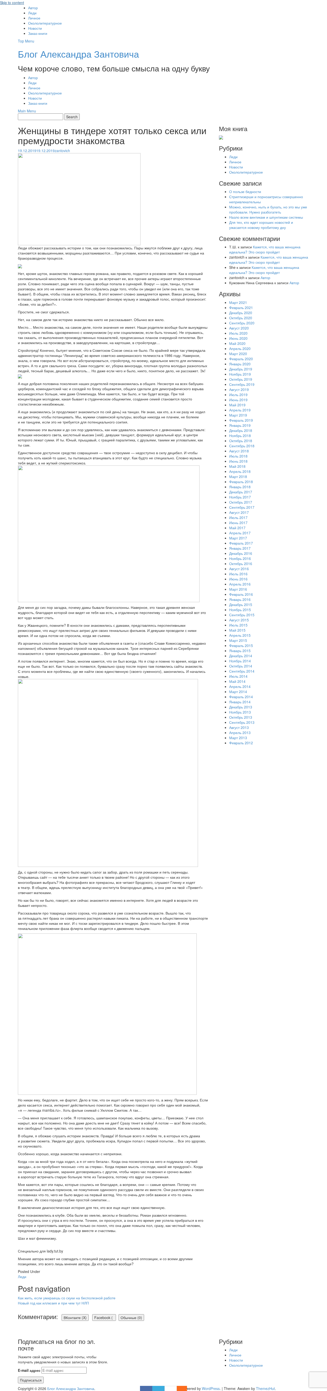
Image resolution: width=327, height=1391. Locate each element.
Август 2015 (239, 619)
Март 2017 (238, 537)
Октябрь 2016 (240, 563)
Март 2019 (238, 415)
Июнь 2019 (238, 399)
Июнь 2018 (238, 461)
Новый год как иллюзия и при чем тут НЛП (53, 1302)
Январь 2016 (240, 599)
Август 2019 (239, 389)
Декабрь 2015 (240, 604)
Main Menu (27, 110)
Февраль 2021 (241, 307)
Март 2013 (238, 737)
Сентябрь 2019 (241, 384)
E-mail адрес (29, 1370)
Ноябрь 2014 (240, 660)
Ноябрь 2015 (240, 609)
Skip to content (12, 2)
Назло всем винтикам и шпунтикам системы (266, 217)
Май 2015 (237, 630)
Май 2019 (237, 404)
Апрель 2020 (240, 348)
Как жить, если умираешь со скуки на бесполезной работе (66, 1297)
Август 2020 (239, 328)
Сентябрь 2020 (241, 322)
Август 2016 (239, 568)
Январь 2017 (240, 548)
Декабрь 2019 (240, 368)
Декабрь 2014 (240, 655)
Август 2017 (239, 512)
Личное (34, 17)
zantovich (62, 150)
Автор (33, 7)
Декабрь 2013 (240, 706)
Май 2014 (237, 681)
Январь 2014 (240, 701)
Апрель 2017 (240, 532)
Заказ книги (37, 33)
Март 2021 (238, 302)
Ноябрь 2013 (240, 712)
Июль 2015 (238, 625)
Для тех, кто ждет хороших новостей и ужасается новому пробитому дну (261, 225)
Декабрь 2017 (240, 491)
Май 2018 (237, 466)
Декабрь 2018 (240, 430)
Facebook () (105, 1317)
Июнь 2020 (238, 338)
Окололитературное (45, 23)
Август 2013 (239, 727)
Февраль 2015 (241, 645)
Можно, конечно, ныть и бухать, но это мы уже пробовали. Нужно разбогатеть (268, 209)
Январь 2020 (240, 363)
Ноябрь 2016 (240, 558)
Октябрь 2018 (240, 440)
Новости (35, 28)
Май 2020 (237, 343)
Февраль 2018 (241, 481)
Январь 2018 (240, 486)
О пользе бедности (245, 191)
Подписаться (31, 1380)
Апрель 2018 (240, 471)
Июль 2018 (238, 456)
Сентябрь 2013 (241, 722)
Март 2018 (238, 476)
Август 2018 (239, 450)
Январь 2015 (240, 650)
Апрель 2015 (240, 635)
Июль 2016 (238, 573)
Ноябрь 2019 (240, 374)
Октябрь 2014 (240, 665)
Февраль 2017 (241, 543)
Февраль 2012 (241, 742)
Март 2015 (238, 640)
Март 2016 (238, 589)
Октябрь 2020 (240, 317)
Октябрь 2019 (240, 379)
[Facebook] (146, 1388)
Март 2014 (238, 691)
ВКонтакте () (75, 1317)
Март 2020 (238, 353)
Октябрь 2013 (240, 717)
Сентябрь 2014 (241, 671)
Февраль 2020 (241, 358)
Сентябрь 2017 (241, 507)
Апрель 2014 (240, 686)
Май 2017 (237, 527)
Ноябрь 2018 (240, 435)
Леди (32, 12)
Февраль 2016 (241, 594)
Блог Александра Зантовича (78, 53)
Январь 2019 (240, 425)
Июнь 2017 (238, 522)
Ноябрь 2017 (240, 497)
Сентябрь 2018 (241, 445)
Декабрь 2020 (240, 312)
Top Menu (26, 41)
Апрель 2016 (240, 584)
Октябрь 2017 (240, 502)
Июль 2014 (238, 676)
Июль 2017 (238, 517)
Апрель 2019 (240, 409)
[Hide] (184, 1388)
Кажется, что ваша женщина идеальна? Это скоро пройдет (264, 249)
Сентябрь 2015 (241, 614)
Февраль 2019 (241, 420)
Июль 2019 (238, 394)
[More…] (179, 1388)
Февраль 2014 (241, 696)
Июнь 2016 (238, 578)
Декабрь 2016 (240, 553)
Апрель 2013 (240, 732)
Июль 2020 (238, 333)
